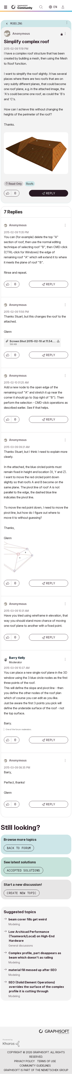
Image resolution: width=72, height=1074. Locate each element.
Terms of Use (46, 1061)
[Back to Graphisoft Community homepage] (22, 6)
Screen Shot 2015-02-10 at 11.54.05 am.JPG (39, 341)
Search (41, 7)
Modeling (14, 924)
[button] (7, 193)
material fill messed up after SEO (32, 970)
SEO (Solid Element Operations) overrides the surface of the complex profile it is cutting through (36, 986)
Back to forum (19, 848)
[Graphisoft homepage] (54, 1032)
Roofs (29, 183)
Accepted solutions (23, 870)
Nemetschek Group (54, 1070)
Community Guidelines (35, 1065)
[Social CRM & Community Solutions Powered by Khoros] (11, 1042)
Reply (50, 193)
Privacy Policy (24, 1061)
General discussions (20, 945)
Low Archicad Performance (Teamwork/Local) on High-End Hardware (31, 936)
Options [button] (66, 22)
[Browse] (6, 7)
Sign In (64, 7)
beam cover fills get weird (27, 919)
